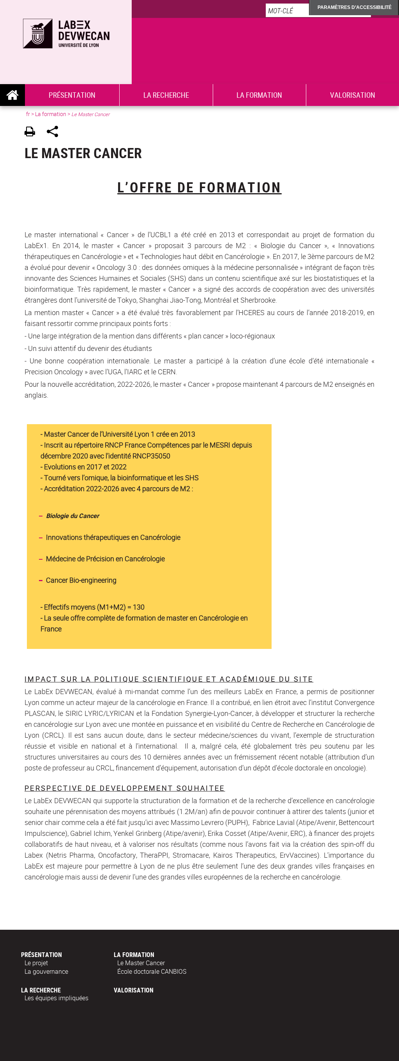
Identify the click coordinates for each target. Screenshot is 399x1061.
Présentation (72, 95)
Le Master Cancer (141, 963)
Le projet (36, 963)
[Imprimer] (33, 132)
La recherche (166, 95)
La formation (259, 95)
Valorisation (352, 95)
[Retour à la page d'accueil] (66, 31)
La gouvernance (46, 971)
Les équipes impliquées (56, 998)
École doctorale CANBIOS (151, 971)
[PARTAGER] (55, 132)
